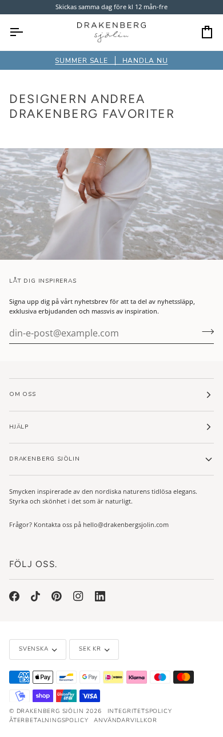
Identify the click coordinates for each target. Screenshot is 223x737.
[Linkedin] (100, 596)
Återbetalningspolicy (48, 720)
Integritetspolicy (139, 711)
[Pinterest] (56, 596)
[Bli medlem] (204, 332)
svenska (34, 649)
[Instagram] (78, 596)
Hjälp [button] (19, 427)
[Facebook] (14, 596)
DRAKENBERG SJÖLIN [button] (44, 459)
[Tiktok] (35, 596)
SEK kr (90, 649)
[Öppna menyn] (26, 32)
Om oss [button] (22, 394)
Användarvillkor (125, 720)
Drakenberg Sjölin (50, 711)
